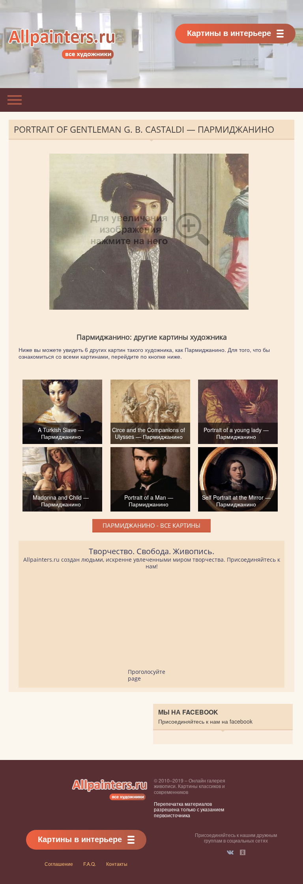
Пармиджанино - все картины (151, 525)
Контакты (116, 863)
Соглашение (59, 863)
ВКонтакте (230, 852)
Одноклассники (242, 852)
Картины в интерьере (229, 32)
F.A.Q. (89, 863)
